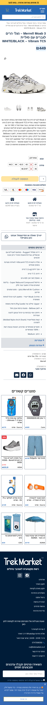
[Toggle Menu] (42, 11)
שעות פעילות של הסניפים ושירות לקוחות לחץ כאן (23, 622)
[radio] (33, 158)
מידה (41, 165)
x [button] (45, 684)
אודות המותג (35, 345)
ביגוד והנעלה (31, 23)
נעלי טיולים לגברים (18, 23)
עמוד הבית (42, 23)
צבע (42, 159)
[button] (5, 59)
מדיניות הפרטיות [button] (30, 693)
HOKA (19, 467)
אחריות (38, 340)
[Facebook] (27, 575)
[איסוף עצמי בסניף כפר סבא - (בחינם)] (35, 214)
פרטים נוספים (35, 247)
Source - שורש (17, 427)
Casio (43, 427)
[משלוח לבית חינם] (12, 199)
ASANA (42, 543)
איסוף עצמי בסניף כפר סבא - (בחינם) (35, 219)
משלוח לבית (36, 203)
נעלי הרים (31, 356)
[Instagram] (19, 575)
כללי (36, 356)
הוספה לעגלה (20, 179)
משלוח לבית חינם (12, 203)
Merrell (43, 361)
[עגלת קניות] (7, 10)
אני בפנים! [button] (23, 699)
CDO (20, 543)
